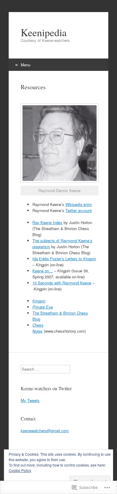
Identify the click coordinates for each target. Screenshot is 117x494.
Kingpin (38, 301)
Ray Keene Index (47, 222)
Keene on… (42, 271)
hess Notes (38, 328)
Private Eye (42, 307)
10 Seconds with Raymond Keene (61, 283)
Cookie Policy (20, 470)
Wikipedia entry (78, 204)
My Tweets (30, 400)
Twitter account (78, 210)
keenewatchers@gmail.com (45, 430)
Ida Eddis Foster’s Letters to (64, 258)
